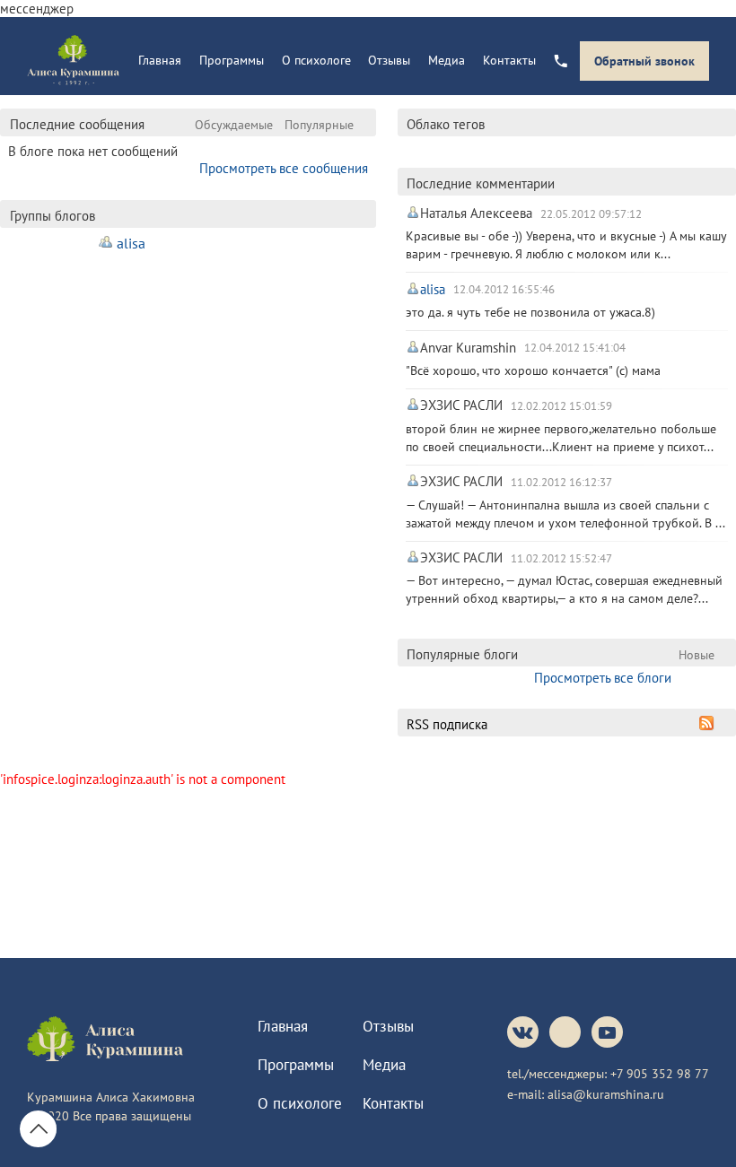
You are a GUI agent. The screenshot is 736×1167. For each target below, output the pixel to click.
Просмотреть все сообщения (283, 168)
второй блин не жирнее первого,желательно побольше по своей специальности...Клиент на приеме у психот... (561, 437)
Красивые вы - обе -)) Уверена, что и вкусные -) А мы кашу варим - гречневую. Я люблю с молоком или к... (566, 244)
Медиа (446, 60)
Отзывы (389, 60)
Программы (231, 60)
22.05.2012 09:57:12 (591, 213)
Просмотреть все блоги (602, 677)
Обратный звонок (644, 61)
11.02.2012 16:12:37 (561, 482)
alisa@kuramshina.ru (606, 1094)
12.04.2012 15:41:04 (575, 348)
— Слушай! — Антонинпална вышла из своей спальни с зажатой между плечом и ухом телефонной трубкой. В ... (565, 513)
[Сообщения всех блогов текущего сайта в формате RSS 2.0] (706, 723)
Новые (696, 654)
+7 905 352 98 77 (659, 1074)
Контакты (509, 60)
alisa (131, 243)
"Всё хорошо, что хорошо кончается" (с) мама (533, 370)
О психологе (316, 60)
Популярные (319, 124)
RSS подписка (447, 724)
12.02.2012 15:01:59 (561, 405)
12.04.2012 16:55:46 (504, 290)
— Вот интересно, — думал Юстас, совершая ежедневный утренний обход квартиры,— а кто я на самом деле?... (564, 588)
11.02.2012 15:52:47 (561, 558)
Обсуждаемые (234, 124)
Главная (159, 60)
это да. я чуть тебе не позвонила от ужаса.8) (530, 311)
